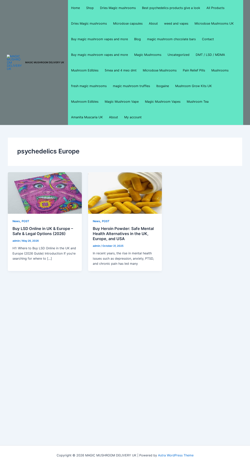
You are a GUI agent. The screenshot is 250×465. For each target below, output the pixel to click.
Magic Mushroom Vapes (162, 101)
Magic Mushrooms (147, 55)
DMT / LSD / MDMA (210, 55)
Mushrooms (220, 70)
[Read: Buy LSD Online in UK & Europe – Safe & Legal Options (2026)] (45, 193)
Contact (208, 39)
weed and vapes (176, 23)
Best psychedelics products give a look (171, 8)
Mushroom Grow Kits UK (193, 86)
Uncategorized (178, 55)
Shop (90, 8)
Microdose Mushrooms (160, 70)
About (153, 23)
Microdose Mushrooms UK (214, 23)
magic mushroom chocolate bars (171, 39)
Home (75, 8)
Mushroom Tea (198, 101)
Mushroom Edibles (84, 70)
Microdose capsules (128, 23)
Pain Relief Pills (194, 70)
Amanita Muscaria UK (87, 117)
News (16, 221)
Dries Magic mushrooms (118, 8)
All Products (215, 8)
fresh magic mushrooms (89, 86)
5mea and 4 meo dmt (121, 70)
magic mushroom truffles (131, 86)
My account (133, 117)
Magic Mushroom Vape (122, 101)
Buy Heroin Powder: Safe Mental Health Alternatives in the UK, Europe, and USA (123, 233)
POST (25, 221)
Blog (137, 39)
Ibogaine (162, 86)
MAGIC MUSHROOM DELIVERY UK (44, 62)
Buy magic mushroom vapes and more (99, 39)
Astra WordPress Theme (176, 455)
